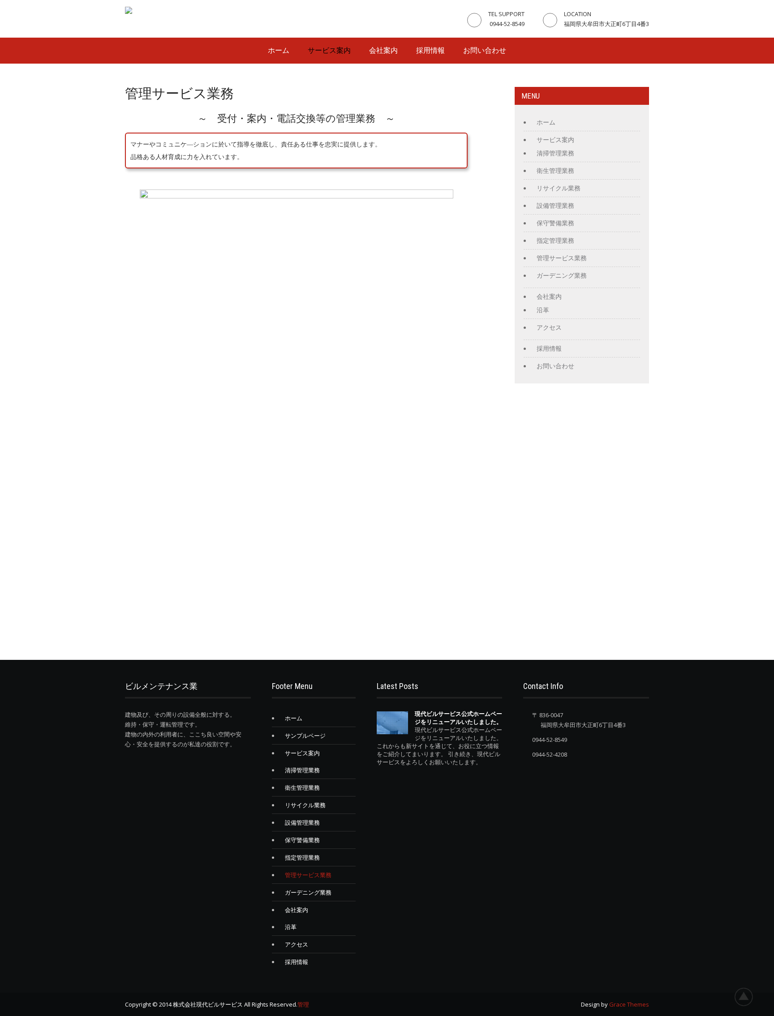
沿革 (543, 310)
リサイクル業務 (558, 188)
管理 (303, 1004)
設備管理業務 (555, 205)
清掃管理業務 (555, 153)
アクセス (549, 327)
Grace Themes (629, 1004)
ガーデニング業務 (562, 275)
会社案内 (383, 50)
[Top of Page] (748, 996)
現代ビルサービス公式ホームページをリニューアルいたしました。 (458, 718)
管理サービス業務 (562, 258)
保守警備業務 (555, 223)
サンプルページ (305, 736)
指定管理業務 (555, 240)
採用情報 (430, 50)
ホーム (278, 50)
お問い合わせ (484, 50)
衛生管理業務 (555, 170)
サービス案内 (329, 50)
